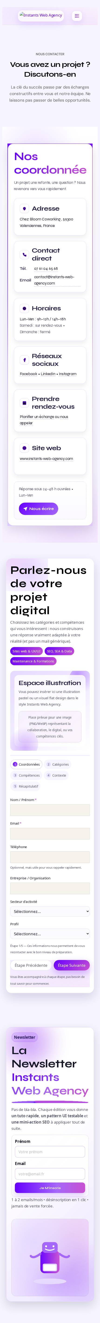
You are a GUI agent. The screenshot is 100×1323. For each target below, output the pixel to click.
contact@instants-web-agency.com (54, 280)
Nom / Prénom (23, 799)
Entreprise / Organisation (30, 878)
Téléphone (18, 846)
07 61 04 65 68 (46, 268)
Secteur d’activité (23, 901)
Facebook (28, 373)
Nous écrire (41, 508)
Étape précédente (31, 965)
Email (15, 823)
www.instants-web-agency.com (46, 458)
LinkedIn (48, 373)
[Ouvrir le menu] (77, 16)
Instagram (67, 373)
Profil (14, 924)
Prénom (22, 1141)
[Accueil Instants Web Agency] (41, 16)
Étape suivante (72, 965)
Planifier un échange (37, 416)
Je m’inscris (50, 1188)
